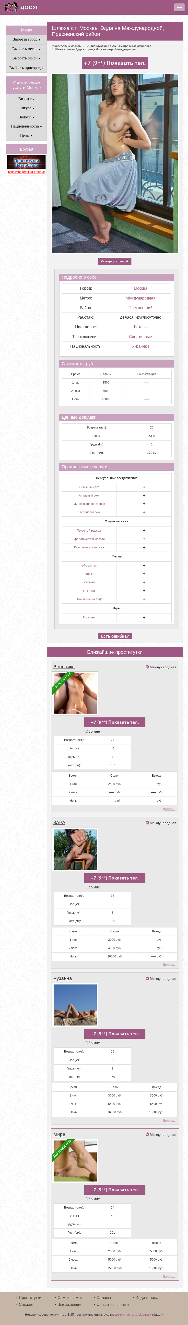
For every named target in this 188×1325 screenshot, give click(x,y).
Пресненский (141, 308)
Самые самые (70, 1298)
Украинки (140, 346)
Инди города (146, 1298)
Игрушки (89, 617)
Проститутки (30, 1298)
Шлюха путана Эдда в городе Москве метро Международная (96, 49)
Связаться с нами (112, 1304)
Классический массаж (89, 547)
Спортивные (140, 337)
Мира (59, 1134)
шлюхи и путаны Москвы (132, 1314)
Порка (89, 574)
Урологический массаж (89, 539)
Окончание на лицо (89, 599)
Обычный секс (89, 487)
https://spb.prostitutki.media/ (26, 172)
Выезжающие (70, 1304)
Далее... (169, 809)
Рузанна (62, 978)
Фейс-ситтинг (89, 565)
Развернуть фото (113, 261)
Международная (140, 298)
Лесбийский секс (89, 512)
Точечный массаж (89, 530)
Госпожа (89, 591)
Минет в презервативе (89, 504)
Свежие (26, 1304)
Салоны (103, 1298)
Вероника (64, 666)
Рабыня (89, 582)
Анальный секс (89, 495)
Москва (140, 288)
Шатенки (141, 327)
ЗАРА (59, 822)
